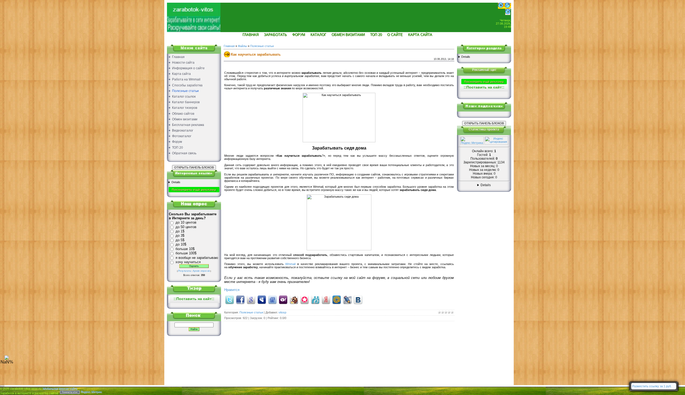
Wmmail (290, 264)
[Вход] (507, 14)
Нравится (231, 290)
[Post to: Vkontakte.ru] (358, 299)
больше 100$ (186, 253)
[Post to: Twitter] (229, 299)
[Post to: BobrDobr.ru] (293, 299)
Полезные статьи (262, 46)
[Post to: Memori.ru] (304, 299)
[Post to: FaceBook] (240, 299)
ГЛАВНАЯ (250, 35)
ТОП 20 (376, 35)
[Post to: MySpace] (261, 299)
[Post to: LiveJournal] (347, 299)
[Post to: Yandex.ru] (326, 299)
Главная (229, 46)
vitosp (282, 312)
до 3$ (180, 235)
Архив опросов (201, 271)
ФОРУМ (298, 35)
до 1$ (180, 231)
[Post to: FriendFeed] (272, 299)
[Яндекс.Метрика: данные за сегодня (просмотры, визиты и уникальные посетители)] (472, 140)
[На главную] (193, 15)
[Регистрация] (507, 7)
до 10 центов (186, 222)
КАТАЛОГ (318, 35)
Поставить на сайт (194, 299)
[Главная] (500, 7)
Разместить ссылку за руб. (652, 386)
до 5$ (180, 240)
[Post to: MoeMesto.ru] (315, 299)
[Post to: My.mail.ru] (336, 299)
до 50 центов (186, 227)
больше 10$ (185, 249)
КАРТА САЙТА (420, 35)
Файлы (242, 46)
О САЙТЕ (395, 35)
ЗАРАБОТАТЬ (275, 35)
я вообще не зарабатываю (197, 258)
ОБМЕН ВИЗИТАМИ (348, 35)
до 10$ (181, 244)
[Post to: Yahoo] (283, 299)
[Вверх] (7, 358)
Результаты (184, 271)
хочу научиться (188, 262)
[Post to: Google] (251, 299)
